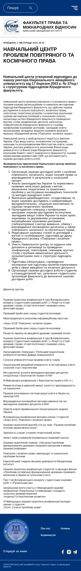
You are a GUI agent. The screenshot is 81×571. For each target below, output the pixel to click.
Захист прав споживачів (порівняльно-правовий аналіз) (36, 437)
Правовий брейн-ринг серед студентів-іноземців (31, 313)
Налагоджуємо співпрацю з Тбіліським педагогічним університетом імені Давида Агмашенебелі (33, 353)
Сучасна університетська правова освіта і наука (31, 359)
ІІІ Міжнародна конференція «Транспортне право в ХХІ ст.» (38, 380)
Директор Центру (13, 289)
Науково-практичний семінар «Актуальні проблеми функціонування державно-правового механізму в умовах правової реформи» (37, 445)
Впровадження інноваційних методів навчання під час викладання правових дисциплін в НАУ (35, 403)
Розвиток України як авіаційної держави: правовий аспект (37, 333)
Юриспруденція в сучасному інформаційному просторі (35, 318)
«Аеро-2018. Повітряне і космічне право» (27, 323)
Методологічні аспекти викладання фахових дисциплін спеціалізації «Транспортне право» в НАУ (35, 374)
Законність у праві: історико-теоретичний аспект (32, 432)
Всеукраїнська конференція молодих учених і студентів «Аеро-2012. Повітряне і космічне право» (36, 418)
